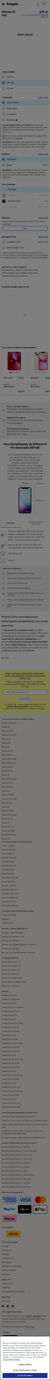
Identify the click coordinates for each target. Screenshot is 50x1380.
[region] (25, 1358)
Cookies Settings (25, 1364)
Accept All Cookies (25, 1375)
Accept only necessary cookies (25, 1370)
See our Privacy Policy (11, 1360)
